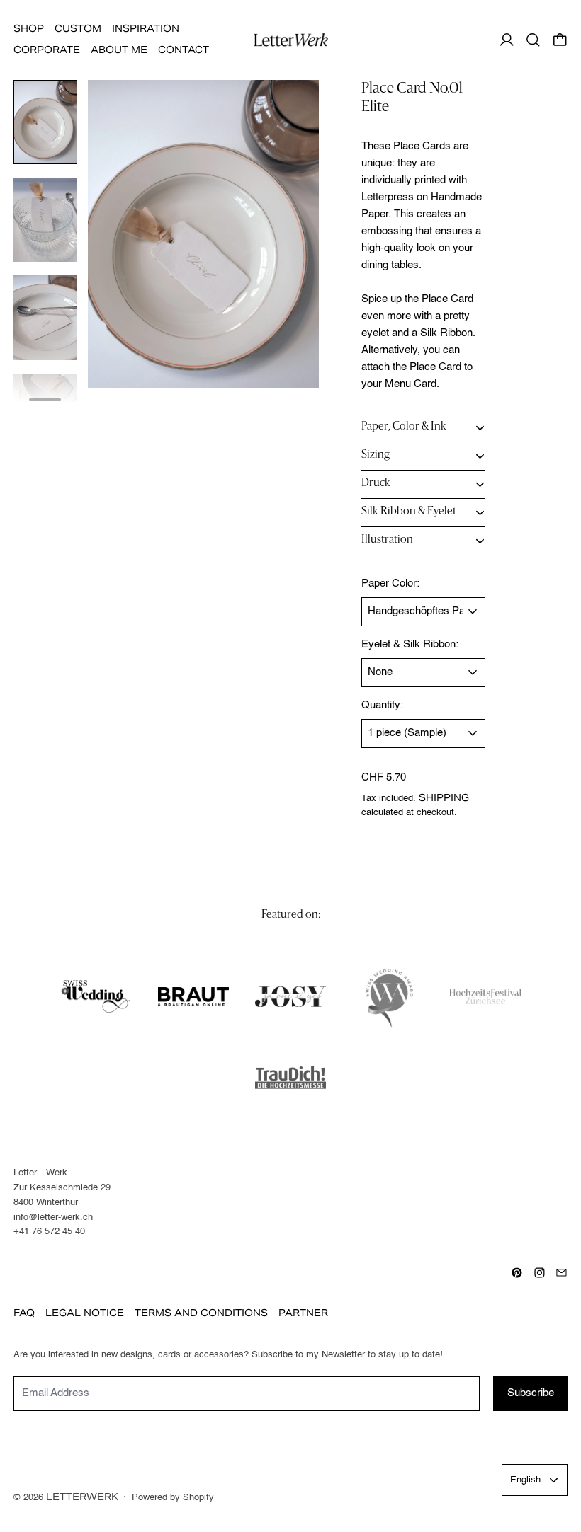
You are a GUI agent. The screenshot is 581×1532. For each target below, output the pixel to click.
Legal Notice (84, 1313)
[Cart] (560, 40)
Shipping (444, 798)
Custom (78, 29)
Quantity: (382, 705)
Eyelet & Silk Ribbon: (409, 644)
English (525, 1480)
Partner (303, 1313)
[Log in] (507, 40)
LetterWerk (82, 1497)
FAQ (24, 1313)
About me (119, 50)
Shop (28, 29)
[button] (533, 40)
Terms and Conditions (201, 1313)
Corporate (46, 50)
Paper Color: (390, 583)
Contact (183, 50)
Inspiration (145, 29)
